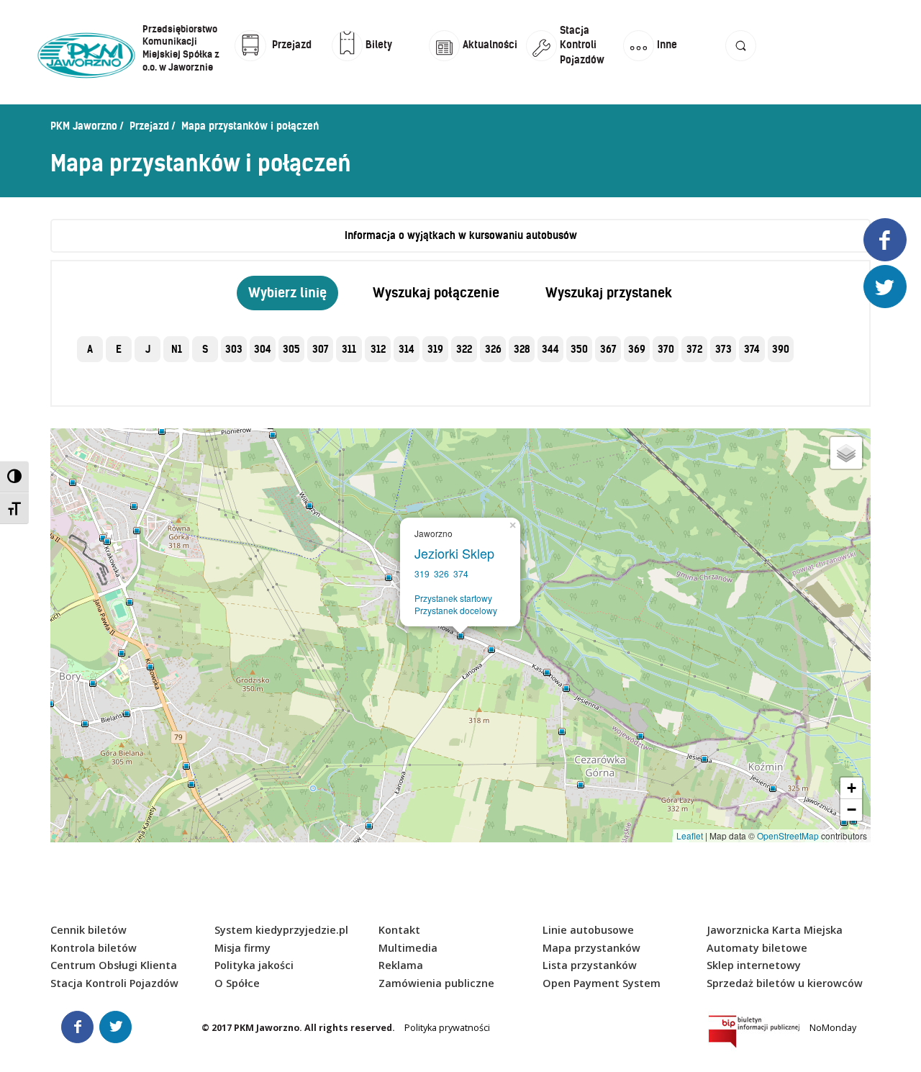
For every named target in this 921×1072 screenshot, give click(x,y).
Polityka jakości (254, 965)
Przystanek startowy (453, 598)
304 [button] (262, 349)
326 (441, 573)
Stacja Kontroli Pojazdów (114, 983)
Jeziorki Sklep (458, 553)
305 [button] (291, 349)
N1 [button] (176, 349)
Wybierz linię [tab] (287, 292)
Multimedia (407, 948)
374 (460, 573)
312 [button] (378, 349)
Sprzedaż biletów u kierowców (785, 983)
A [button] (90, 349)
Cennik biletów (88, 930)
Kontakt (399, 930)
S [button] (205, 349)
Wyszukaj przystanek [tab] (608, 292)
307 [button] (320, 349)
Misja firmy (242, 948)
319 (422, 573)
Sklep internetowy (754, 965)
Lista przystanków (590, 965)
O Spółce (237, 983)
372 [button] (694, 349)
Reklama (400, 965)
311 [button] (349, 349)
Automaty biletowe (757, 948)
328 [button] (522, 349)
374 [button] (752, 349)
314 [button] (406, 349)
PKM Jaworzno (83, 126)
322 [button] (464, 349)
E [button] (119, 349)
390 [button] (780, 349)
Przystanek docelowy (455, 610)
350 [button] (579, 349)
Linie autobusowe (588, 930)
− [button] (851, 810)
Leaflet (689, 835)
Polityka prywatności (447, 1028)
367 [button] (608, 349)
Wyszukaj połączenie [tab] (436, 292)
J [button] (147, 349)
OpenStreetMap (788, 835)
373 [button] (723, 349)
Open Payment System (602, 983)
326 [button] (493, 349)
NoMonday (832, 1028)
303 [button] (233, 349)
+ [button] (851, 788)
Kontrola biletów (93, 948)
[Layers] (846, 453)
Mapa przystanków (591, 948)
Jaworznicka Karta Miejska (775, 930)
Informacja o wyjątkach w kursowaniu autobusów (461, 235)
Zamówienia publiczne (436, 983)
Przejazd (149, 126)
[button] (741, 59)
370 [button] (666, 349)
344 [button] (550, 349)
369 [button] (636, 349)
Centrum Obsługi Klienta (113, 965)
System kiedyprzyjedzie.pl (281, 930)
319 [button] (435, 349)
